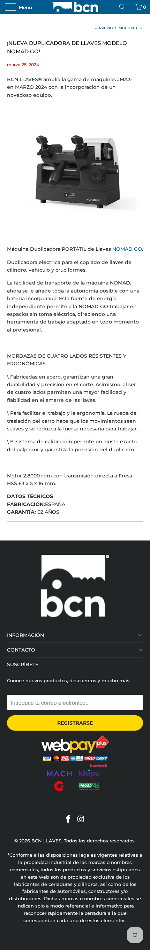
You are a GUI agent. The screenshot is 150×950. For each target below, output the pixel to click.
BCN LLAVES (46, 840)
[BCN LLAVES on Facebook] (68, 819)
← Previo (104, 28)
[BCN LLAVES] (75, 7)
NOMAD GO (127, 249)
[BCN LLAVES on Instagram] (81, 819)
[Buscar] (125, 7)
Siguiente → (131, 28)
